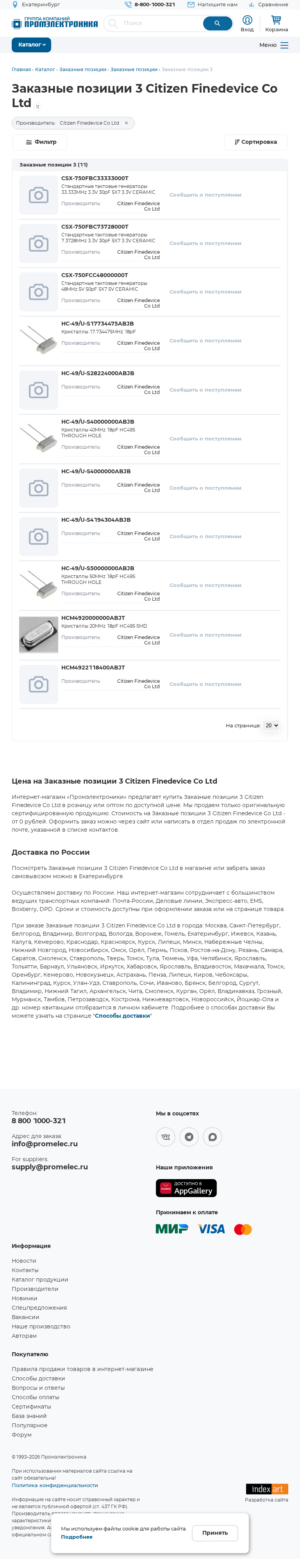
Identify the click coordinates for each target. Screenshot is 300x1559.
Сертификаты (31, 1407)
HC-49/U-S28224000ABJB (97, 373)
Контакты (25, 1270)
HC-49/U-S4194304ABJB (96, 520)
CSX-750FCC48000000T (94, 275)
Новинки (25, 1298)
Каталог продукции (40, 1280)
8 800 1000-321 (39, 1121)
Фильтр (46, 142)
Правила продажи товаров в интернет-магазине (83, 1369)
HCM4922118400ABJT (93, 668)
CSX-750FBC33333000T (95, 178)
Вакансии (25, 1317)
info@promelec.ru (45, 1144)
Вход (247, 29)
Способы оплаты (35, 1397)
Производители (35, 1289)
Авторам (24, 1336)
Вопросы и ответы (38, 1388)
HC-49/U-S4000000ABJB (96, 471)
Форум (22, 1435)
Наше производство (41, 1327)
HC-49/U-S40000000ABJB (97, 422)
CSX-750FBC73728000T (95, 227)
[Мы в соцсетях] (165, 1137)
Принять (215, 1533)
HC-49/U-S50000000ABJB (97, 568)
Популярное (30, 1425)
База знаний (29, 1416)
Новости (24, 1261)
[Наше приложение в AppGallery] (186, 1188)
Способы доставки (122, 1016)
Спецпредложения (39, 1308)
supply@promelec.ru (50, 1167)
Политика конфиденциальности (55, 1485)
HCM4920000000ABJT (93, 618)
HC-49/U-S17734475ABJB (97, 324)
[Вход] (247, 20)
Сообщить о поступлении (205, 195)
